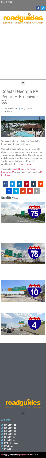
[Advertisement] (23, 53)
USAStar (4, 455)
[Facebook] (38, 8)
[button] (23, 83)
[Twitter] (43, 8)
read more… (27, 164)
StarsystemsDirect (25, 455)
